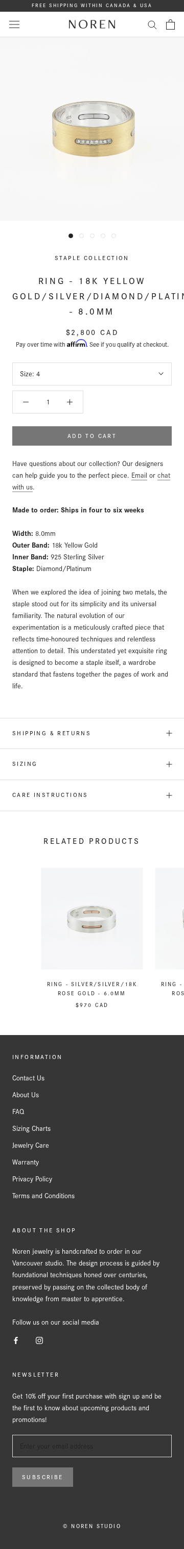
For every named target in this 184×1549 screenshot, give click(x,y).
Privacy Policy (32, 1178)
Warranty (25, 1162)
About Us (25, 1094)
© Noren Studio (92, 1526)
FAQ (18, 1111)
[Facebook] (15, 1340)
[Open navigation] (14, 24)
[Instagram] (39, 1340)
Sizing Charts (31, 1128)
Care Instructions (50, 795)
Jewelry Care (30, 1145)
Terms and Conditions (43, 1195)
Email (139, 475)
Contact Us (28, 1077)
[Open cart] (170, 24)
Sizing (24, 764)
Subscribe (42, 1477)
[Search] (152, 24)
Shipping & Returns (51, 733)
